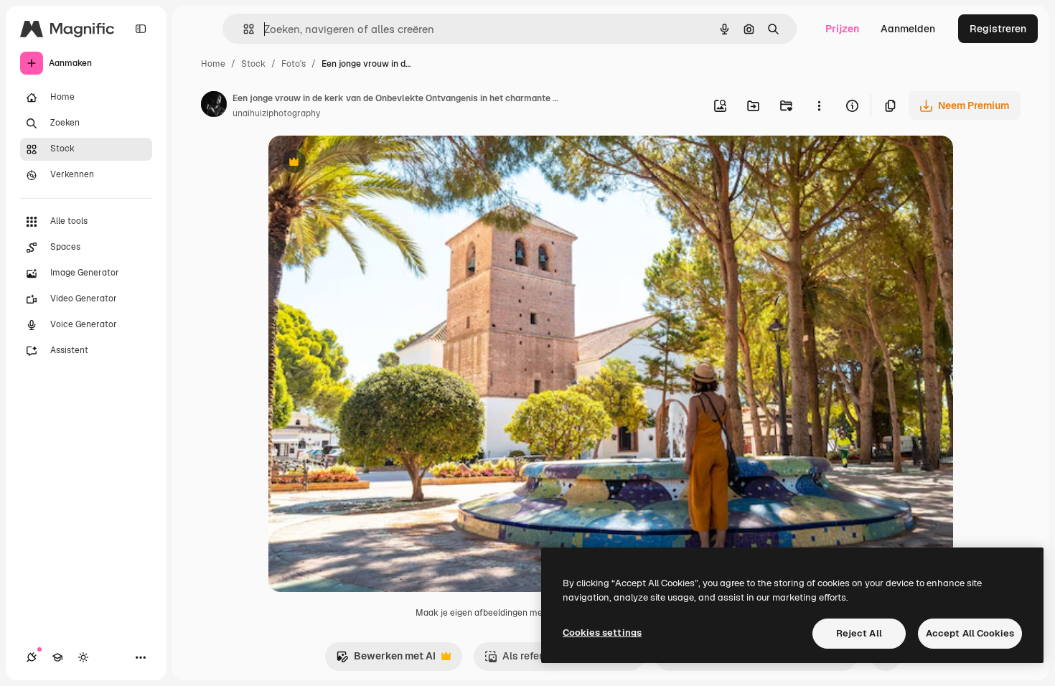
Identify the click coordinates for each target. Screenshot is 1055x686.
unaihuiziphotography (276, 113)
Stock (253, 64)
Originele (362, 163)
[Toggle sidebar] (140, 28)
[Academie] (57, 657)
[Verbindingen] (31, 657)
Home (213, 64)
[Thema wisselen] (83, 657)
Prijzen (842, 28)
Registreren (998, 28)
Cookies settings (602, 632)
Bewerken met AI (386, 659)
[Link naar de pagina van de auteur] (214, 106)
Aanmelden (908, 28)
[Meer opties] (819, 105)
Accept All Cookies (970, 633)
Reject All (859, 633)
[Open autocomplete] (243, 29)
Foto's (293, 64)
